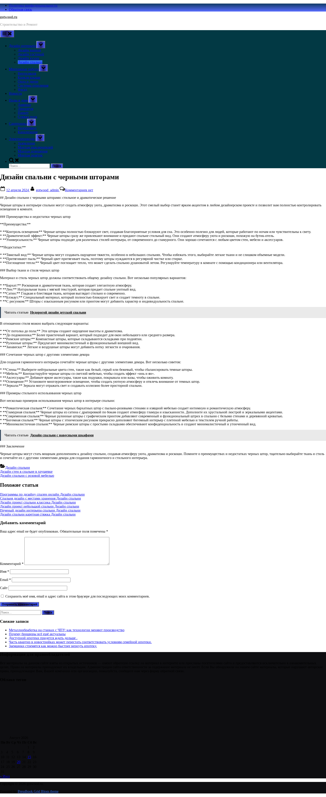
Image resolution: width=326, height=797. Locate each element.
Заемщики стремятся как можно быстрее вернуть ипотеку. (53, 646)
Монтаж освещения (32, 151)
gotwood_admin (48, 190)
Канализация (27, 132)
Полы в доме (18, 100)
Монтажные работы (24, 69)
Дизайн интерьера (22, 46)
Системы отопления (33, 85)
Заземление (26, 143)
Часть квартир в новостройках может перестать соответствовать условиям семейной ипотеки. (80, 642)
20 (18, 762)
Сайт (4, 588)
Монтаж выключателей (35, 147)
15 (29, 757)
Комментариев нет (79, 190)
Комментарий (12, 564)
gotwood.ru (8, 17)
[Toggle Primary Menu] (7, 33)
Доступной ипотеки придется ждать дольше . (43, 638)
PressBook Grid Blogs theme (38, 791)
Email (5, 580)
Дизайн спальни (30, 62)
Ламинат (24, 105)
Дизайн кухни (28, 58)
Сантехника (18, 123)
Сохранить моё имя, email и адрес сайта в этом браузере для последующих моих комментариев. (77, 596)
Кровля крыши (29, 77)
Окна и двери (28, 81)
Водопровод (27, 128)
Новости (15, 93)
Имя (4, 571)
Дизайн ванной (29, 50)
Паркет (23, 113)
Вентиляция (27, 73)
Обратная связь (20, 9)
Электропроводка (22, 139)
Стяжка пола (27, 117)
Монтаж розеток (30, 155)
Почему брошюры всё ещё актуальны (37, 634)
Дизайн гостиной (31, 54)
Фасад (22, 89)
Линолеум (25, 109)
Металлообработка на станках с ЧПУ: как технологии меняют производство (66, 630)
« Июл (5, 776)
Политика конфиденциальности (33, 5)
